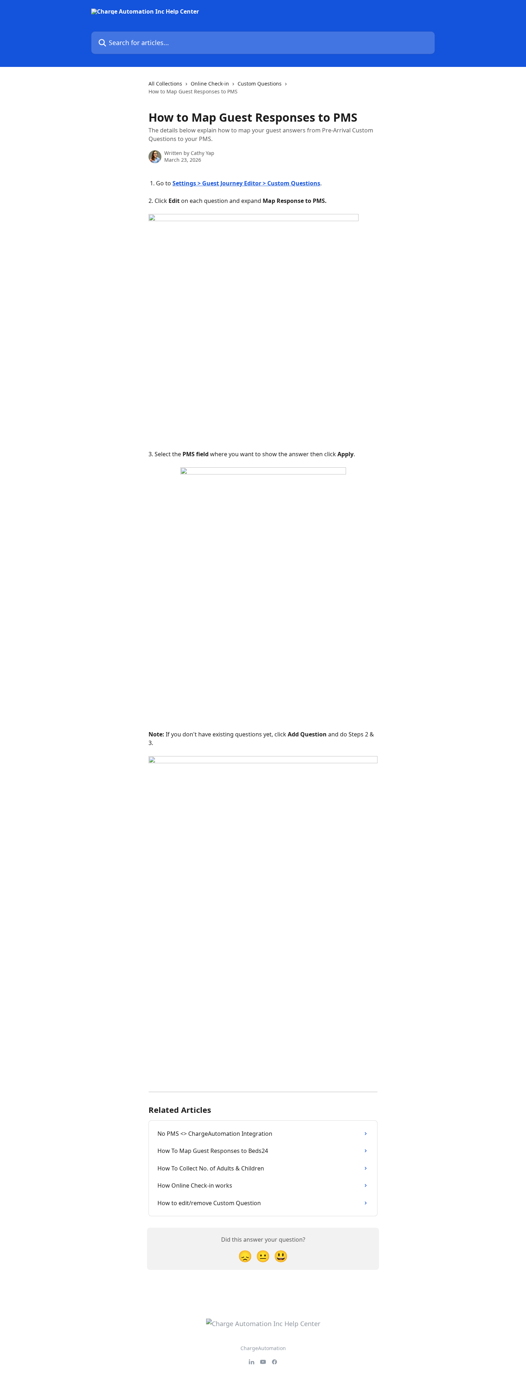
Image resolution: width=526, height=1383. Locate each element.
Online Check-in (210, 83)
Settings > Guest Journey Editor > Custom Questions (246, 183)
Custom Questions (260, 83)
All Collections (165, 83)
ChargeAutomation (263, 1348)
